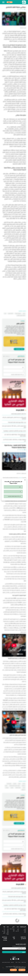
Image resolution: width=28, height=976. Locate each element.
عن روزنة (19, 962)
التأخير (6, 785)
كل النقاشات (7, 356)
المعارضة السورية (18, 313)
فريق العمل (12, 962)
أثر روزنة (16, 962)
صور (14, 938)
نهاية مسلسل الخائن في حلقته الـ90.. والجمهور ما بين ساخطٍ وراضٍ (14, 426)
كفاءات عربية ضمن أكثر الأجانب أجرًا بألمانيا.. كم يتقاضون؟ (14, 431)
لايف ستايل (17, 931)
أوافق (22, 970)
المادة (20, 478)
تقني (14, 930)
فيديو (8, 931)
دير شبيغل (23, 789)
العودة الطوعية (18, 787)
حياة (4, 927)
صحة (18, 927)
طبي (18, 928)
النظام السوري (10, 313)
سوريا (24, 313)
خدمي (13, 927)
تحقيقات (24, 930)
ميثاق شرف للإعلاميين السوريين (6, 962)
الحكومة (23, 785)
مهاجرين (14, 783)
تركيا (5, 313)
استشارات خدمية (12, 928)
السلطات (7, 787)
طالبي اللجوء (9, 783)
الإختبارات (5, 938)
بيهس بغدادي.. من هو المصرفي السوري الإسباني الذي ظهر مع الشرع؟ (14, 418)
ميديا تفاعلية (4, 937)
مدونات (25, 932)
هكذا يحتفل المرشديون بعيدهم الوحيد (18, 414)
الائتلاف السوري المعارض (21, 315)
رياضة (4, 928)
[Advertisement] (14, 294)
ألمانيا (19, 783)
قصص (25, 931)
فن (4, 930)
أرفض (13, 970)
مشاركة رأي (23, 938)
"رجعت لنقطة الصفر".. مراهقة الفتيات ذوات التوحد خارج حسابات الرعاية (15, 435)
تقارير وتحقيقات (23, 927)
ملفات (8, 930)
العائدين (12, 787)
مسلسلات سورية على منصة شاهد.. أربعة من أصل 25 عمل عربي (14, 440)
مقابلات (7, 933)
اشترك (23, 952)
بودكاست (5, 940)
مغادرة (24, 783)
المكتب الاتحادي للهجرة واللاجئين (15, 785)
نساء (18, 930)
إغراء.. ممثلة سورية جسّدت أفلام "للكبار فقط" (17, 422)
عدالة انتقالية (23, 937)
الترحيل (24, 787)
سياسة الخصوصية (23, 962)
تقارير (25, 928)
